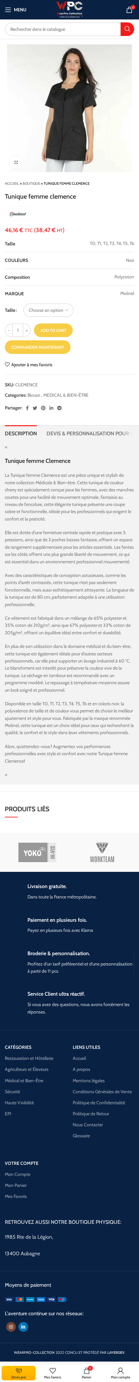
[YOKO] (37, 852)
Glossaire (81, 1136)
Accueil (12, 183)
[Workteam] (102, 852)
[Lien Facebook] (27, 408)
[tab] (21, 432)
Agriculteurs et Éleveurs (26, 1069)
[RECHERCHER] (127, 29)
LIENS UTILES (86, 1047)
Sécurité (12, 1092)
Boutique (31, 183)
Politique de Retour (91, 1114)
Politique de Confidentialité (99, 1103)
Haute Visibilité (19, 1103)
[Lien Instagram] (11, 1327)
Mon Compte (17, 1174)
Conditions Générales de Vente (102, 1092)
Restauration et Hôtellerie (29, 1058)
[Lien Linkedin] (51, 408)
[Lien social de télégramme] (59, 408)
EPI (8, 1114)
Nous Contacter (88, 1125)
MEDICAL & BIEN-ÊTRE (66, 395)
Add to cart (53, 330)
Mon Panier (16, 1185)
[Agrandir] (16, 162)
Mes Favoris (16, 1196)
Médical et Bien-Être (24, 1080)
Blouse (33, 395)
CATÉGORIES (18, 1047)
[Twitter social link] (35, 408)
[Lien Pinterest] (43, 408)
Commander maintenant (37, 347)
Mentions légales (89, 1080)
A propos (81, 1069)
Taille (10, 310)
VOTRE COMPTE (21, 1163)
